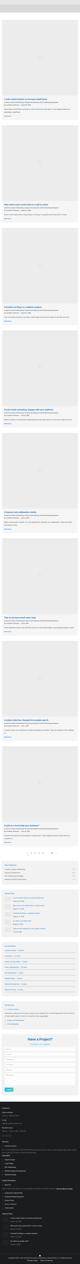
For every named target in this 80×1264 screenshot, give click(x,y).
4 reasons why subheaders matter (20, 512)
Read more (7, 116)
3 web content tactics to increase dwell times (25, 99)
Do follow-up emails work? (22, 921)
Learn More (44, 1016)
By (11, 105)
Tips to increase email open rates (20, 617)
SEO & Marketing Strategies (49, 102)
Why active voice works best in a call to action (26, 204)
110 (51, 853)
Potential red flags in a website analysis (23, 307)
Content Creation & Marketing (14, 102)
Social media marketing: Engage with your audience (28, 409)
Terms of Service (46, 1261)
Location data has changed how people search (26, 720)
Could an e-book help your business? (21, 825)
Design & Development (31, 102)
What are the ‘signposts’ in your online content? (29, 929)
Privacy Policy (32, 1261)
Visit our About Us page (64, 1189)
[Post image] (8, 899)
